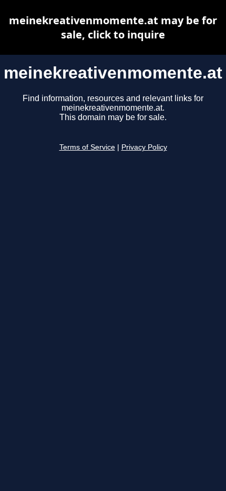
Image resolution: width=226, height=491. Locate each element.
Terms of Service (87, 147)
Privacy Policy (144, 147)
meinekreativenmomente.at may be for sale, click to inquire (113, 27)
